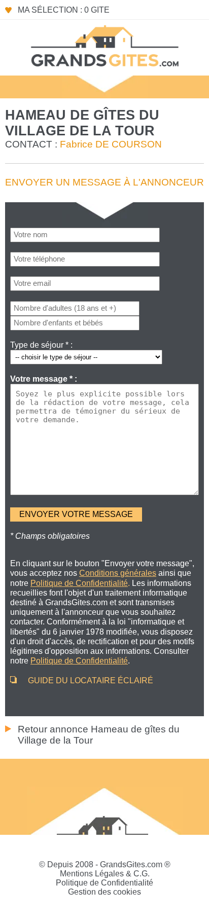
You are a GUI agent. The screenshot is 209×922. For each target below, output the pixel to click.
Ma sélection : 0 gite (64, 10)
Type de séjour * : (41, 345)
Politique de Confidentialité (104, 882)
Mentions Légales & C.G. (105, 873)
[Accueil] (104, 45)
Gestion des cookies (104, 892)
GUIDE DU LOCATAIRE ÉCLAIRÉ (90, 680)
